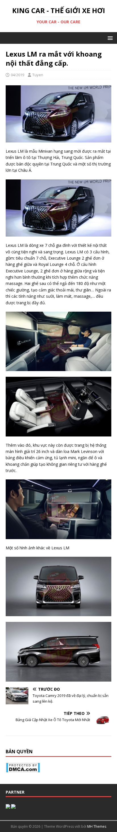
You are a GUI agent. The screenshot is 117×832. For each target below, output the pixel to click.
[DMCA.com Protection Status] (23, 769)
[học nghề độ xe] (13, 805)
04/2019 (17, 74)
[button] (109, 38)
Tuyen (37, 74)
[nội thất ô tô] (8, 805)
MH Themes (96, 826)
